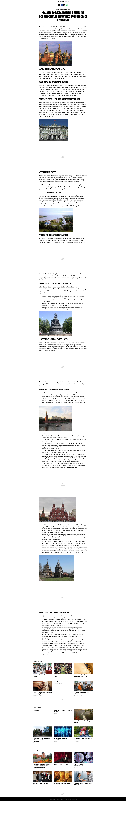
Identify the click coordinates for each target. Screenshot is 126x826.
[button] (34, 1)
